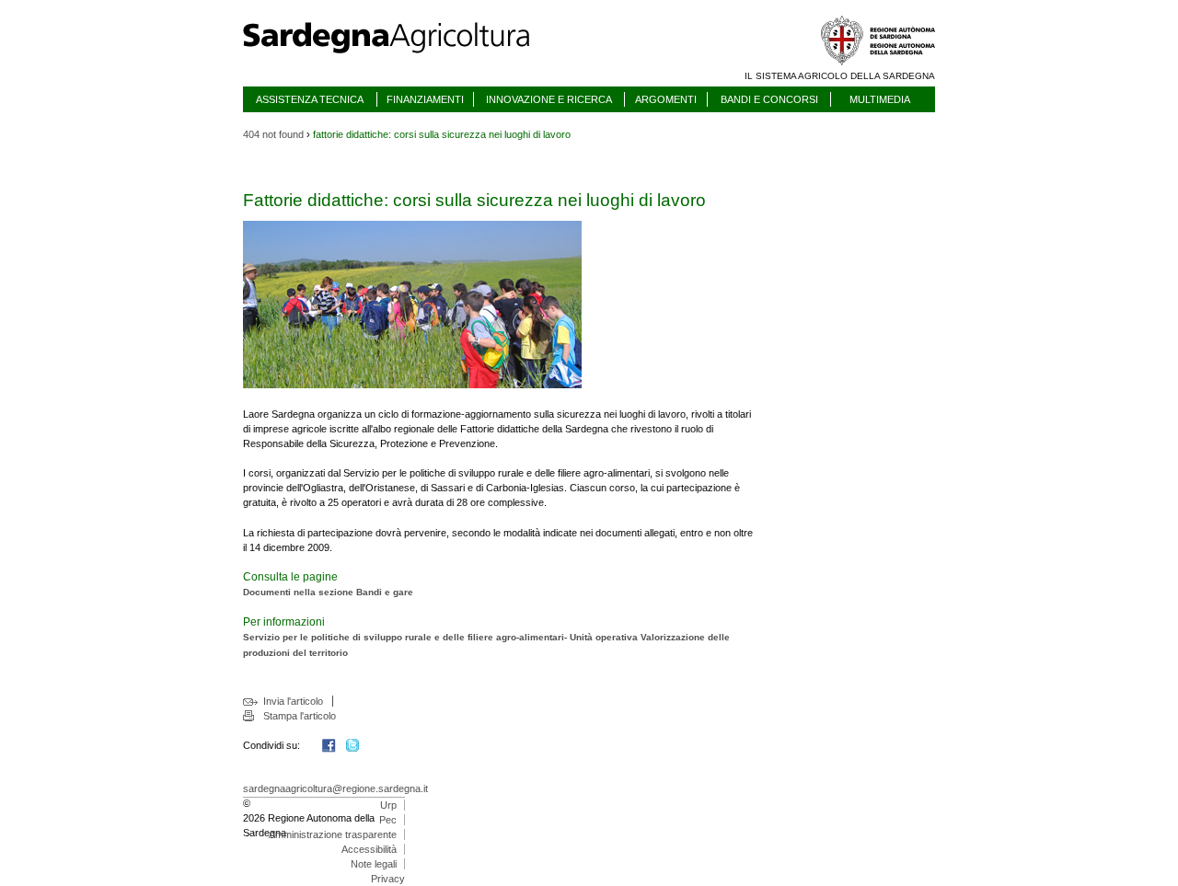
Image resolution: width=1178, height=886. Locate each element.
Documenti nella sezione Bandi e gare (328, 592)
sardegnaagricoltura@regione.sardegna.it (335, 788)
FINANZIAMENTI (425, 99)
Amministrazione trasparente (333, 834)
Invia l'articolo (293, 701)
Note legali (374, 863)
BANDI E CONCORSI (769, 99)
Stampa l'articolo (299, 715)
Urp (388, 805)
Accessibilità (369, 849)
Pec (388, 819)
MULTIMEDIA (879, 99)
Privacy (388, 878)
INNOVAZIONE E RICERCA (549, 99)
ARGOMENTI (666, 99)
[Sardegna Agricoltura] (404, 59)
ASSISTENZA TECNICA (310, 99)
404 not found (273, 134)
